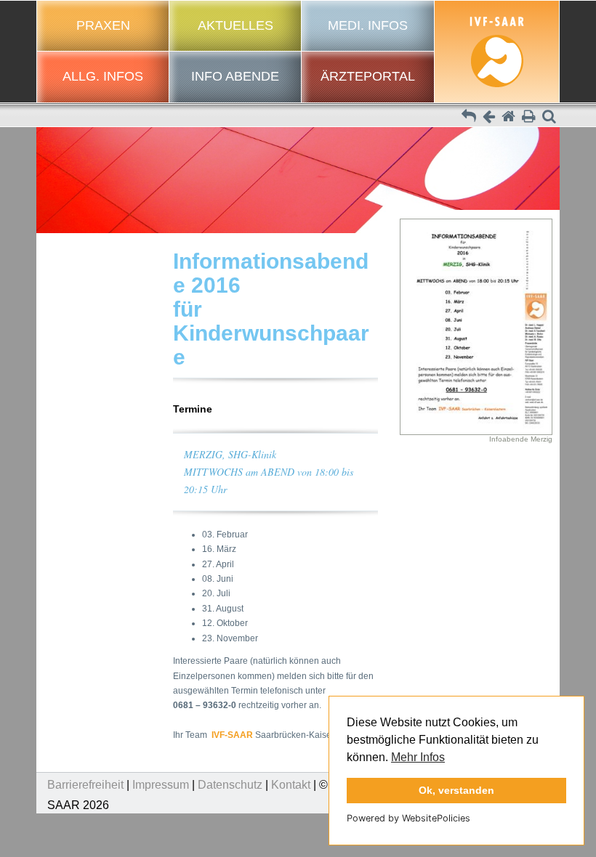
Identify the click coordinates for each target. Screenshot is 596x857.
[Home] (508, 117)
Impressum (160, 785)
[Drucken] (529, 117)
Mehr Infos (418, 757)
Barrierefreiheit (85, 785)
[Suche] (549, 117)
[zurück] (489, 117)
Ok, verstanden (456, 790)
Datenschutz (230, 785)
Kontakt (290, 785)
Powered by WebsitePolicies (408, 818)
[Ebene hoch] (469, 117)
